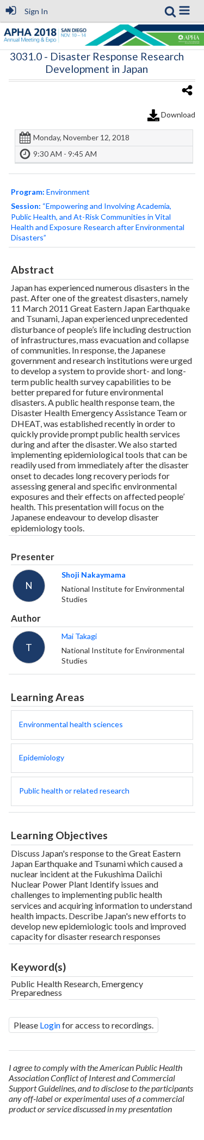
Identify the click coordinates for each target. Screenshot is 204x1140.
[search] (170, 10)
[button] (184, 10)
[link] (170, 11)
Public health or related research (74, 790)
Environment (50, 191)
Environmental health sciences (71, 724)
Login (50, 1025)
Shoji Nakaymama (93, 574)
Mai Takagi (79, 636)
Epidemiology (41, 757)
